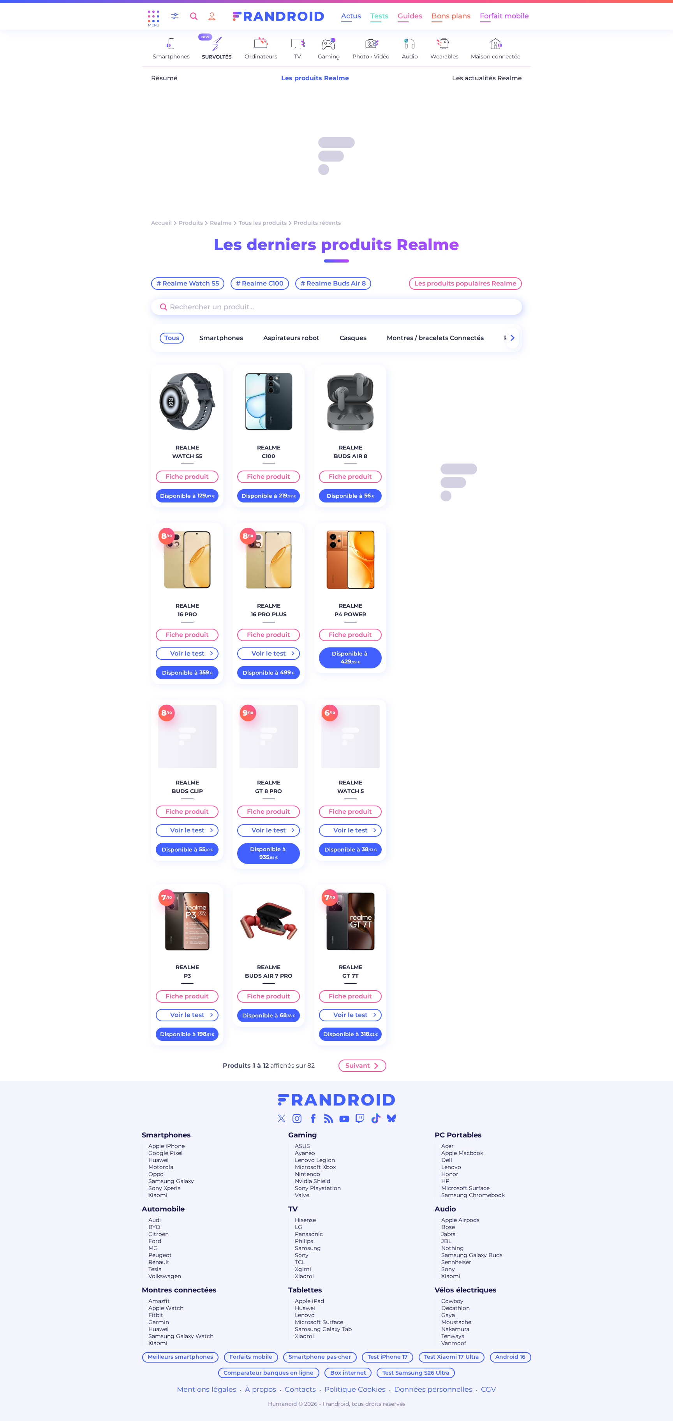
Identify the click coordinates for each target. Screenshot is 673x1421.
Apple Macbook (462, 1153)
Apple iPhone (166, 1145)
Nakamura (455, 1329)
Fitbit (155, 1315)
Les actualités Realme (487, 78)
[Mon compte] (212, 16)
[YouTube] (344, 1118)
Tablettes (305, 1290)
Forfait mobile (504, 16)
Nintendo (307, 1174)
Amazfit (159, 1301)
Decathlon (455, 1308)
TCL (300, 1262)
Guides (410, 16)
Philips (304, 1241)
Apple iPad (309, 1301)
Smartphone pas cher (320, 1356)
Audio (445, 1209)
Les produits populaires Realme (465, 283)
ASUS (302, 1145)
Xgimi (303, 1269)
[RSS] (328, 1118)
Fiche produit (187, 476)
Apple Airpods (460, 1220)
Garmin (158, 1322)
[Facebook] (313, 1118)
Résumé (164, 78)
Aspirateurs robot (291, 338)
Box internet (348, 1372)
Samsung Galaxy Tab (323, 1329)
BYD (154, 1227)
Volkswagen (164, 1276)
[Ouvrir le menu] (153, 16)
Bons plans (451, 16)
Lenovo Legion (315, 1160)
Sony (301, 1255)
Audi (154, 1220)
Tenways (452, 1336)
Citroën (158, 1234)
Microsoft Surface (465, 1188)
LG (298, 1227)
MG (153, 1248)
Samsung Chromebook (473, 1195)
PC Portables (458, 1135)
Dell (446, 1160)
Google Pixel (165, 1153)
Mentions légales (206, 1389)
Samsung (308, 1248)
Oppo (156, 1174)
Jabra (448, 1234)
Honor (449, 1174)
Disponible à (187, 495)
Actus (351, 16)
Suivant (357, 1065)
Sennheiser (456, 1262)
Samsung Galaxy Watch (180, 1336)
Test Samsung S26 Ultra (415, 1372)
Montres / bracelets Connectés (435, 338)
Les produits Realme (315, 78)
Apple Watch (165, 1308)
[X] (281, 1118)
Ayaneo (305, 1153)
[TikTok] (376, 1118)
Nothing (452, 1248)
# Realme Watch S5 (188, 283)
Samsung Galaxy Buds (471, 1255)
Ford (154, 1241)
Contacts (300, 1389)
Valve (302, 1195)
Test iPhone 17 (388, 1356)
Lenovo (451, 1167)
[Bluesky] (391, 1118)
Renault (158, 1262)
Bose (448, 1227)
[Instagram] (297, 1118)
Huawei (158, 1160)
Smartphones (221, 338)
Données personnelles (433, 1389)
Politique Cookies (355, 1389)
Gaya (448, 1315)
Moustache (456, 1322)
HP (445, 1181)
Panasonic (309, 1234)
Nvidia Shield (312, 1181)
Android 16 (510, 1356)
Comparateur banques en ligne (269, 1372)
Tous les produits (263, 222)
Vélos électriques (466, 1290)
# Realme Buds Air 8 (333, 283)
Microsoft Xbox (315, 1167)
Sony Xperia (164, 1188)
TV (293, 1209)
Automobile (163, 1209)
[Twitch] (360, 1118)
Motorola (160, 1167)
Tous (171, 338)
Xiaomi (157, 1195)
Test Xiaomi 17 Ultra (451, 1356)
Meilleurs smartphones (180, 1356)
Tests (379, 16)
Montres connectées (179, 1290)
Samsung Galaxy (171, 1181)
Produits (191, 222)
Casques (353, 338)
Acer (447, 1145)
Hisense (305, 1220)
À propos (260, 1389)
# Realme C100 (260, 283)
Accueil (161, 222)
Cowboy (452, 1301)
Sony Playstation (318, 1188)
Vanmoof (453, 1343)
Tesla (155, 1269)
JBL (446, 1241)
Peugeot (160, 1255)
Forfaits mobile (250, 1356)
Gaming (302, 1135)
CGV (488, 1389)
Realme (221, 222)
